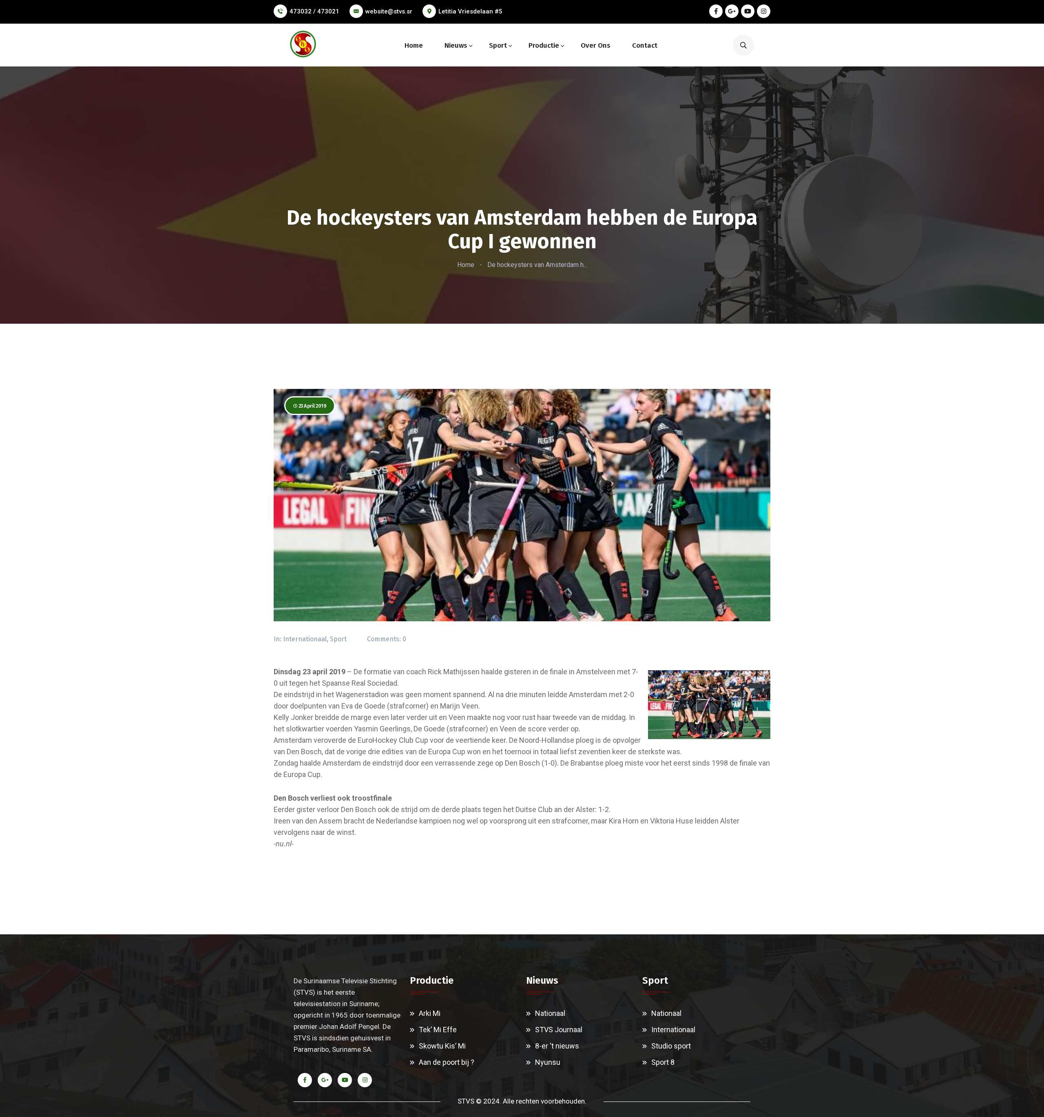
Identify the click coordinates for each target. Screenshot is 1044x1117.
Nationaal (550, 1013)
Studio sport (671, 1046)
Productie (544, 45)
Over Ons (595, 45)
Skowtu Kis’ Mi (442, 1046)
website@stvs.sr (388, 11)
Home (414, 45)
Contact (644, 45)
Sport (498, 45)
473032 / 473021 (314, 11)
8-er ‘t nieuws (557, 1046)
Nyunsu (547, 1062)
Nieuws (456, 45)
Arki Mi (429, 1013)
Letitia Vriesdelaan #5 (470, 11)
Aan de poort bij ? (446, 1062)
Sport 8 (663, 1062)
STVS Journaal (558, 1029)
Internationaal (305, 639)
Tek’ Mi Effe (438, 1029)
